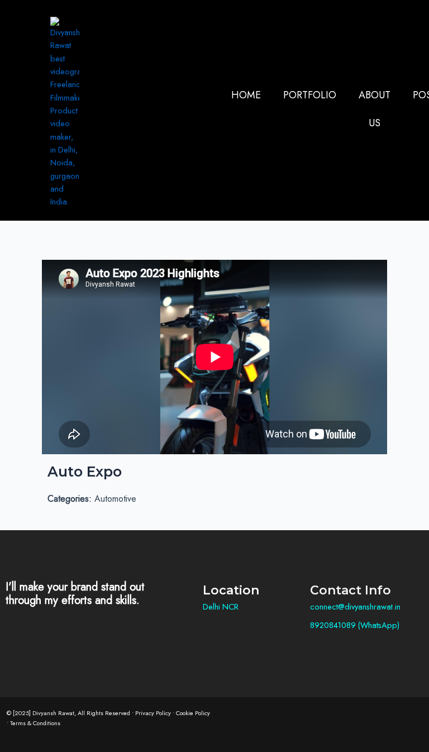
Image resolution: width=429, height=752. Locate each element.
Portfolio (309, 95)
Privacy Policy (153, 712)
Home (246, 95)
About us (374, 109)
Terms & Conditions (35, 722)
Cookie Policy (193, 712)
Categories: (69, 498)
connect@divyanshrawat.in (355, 606)
